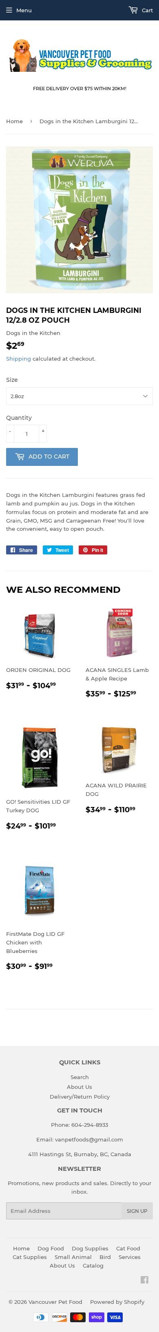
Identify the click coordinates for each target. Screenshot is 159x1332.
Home (14, 121)
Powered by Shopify (117, 1302)
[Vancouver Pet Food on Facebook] (144, 1281)
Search (80, 1077)
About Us (79, 1087)
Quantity (19, 417)
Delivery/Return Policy (80, 1096)
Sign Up (137, 1211)
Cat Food (128, 1248)
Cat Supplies (30, 1257)
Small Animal (73, 1257)
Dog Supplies (90, 1248)
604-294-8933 (89, 1124)
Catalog (93, 1265)
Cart (146, 10)
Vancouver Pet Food (55, 1302)
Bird (105, 1257)
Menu (24, 10)
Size (12, 379)
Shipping (18, 358)
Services (130, 1257)
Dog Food (51, 1248)
